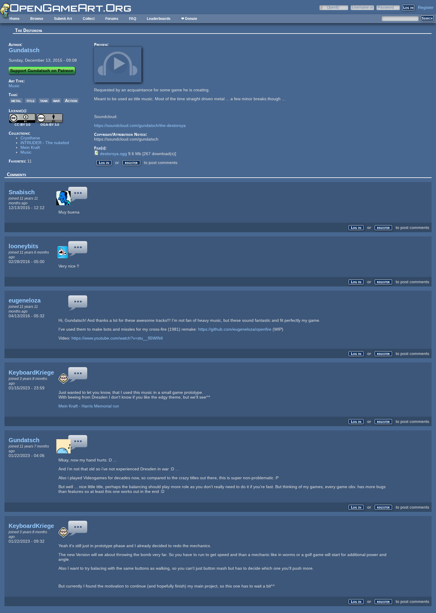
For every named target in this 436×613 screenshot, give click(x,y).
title (30, 100)
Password (386, 7)
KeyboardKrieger (32, 372)
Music (14, 85)
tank (44, 100)
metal (16, 100)
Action (71, 100)
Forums (111, 19)
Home (14, 19)
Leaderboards (159, 19)
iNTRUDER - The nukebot (44, 142)
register (131, 162)
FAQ (132, 19)
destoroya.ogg (113, 153)
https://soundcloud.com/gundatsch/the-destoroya (140, 125)
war (56, 100)
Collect (89, 19)
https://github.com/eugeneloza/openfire (234, 329)
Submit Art (63, 19)
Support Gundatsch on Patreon (42, 70)
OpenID (333, 7)
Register (426, 7)
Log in (104, 162)
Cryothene (30, 138)
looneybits (23, 246)
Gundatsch (24, 50)
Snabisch (22, 192)
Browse (36, 19)
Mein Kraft (30, 147)
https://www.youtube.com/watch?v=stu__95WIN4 (117, 338)
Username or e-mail (362, 7)
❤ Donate (189, 19)
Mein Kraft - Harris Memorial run (88, 406)
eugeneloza (25, 300)
